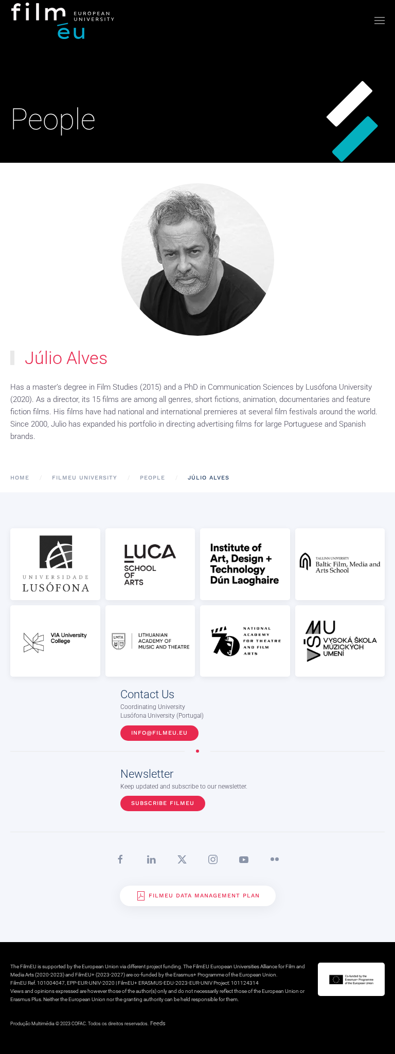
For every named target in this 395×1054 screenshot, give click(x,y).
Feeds (158, 1023)
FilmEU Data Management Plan (204, 895)
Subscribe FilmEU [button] (162, 803)
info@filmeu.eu (159, 733)
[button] (379, 20)
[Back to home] (63, 20)
